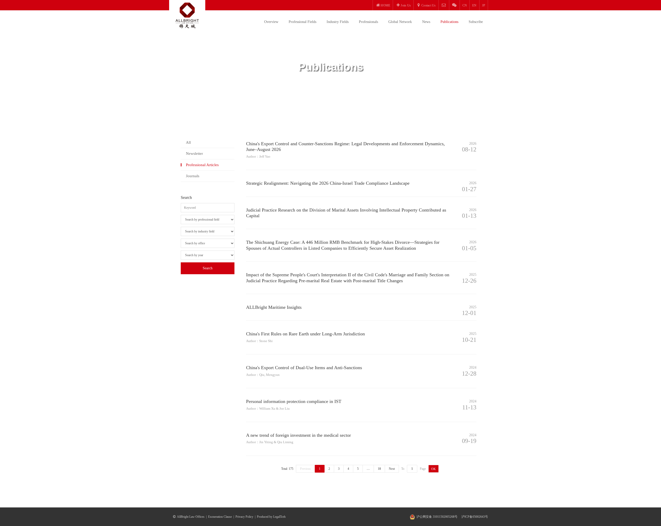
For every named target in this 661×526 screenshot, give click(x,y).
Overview (271, 22)
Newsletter (194, 153)
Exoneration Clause (220, 517)
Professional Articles (202, 165)
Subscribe (476, 22)
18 (379, 469)
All (188, 142)
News (426, 22)
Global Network (400, 22)
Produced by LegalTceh (271, 517)
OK (433, 469)
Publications (449, 22)
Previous (305, 469)
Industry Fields (338, 22)
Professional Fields (302, 22)
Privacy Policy (244, 517)
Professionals (368, 22)
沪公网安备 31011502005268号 (437, 517)
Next (392, 469)
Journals (192, 176)
